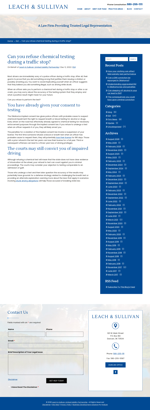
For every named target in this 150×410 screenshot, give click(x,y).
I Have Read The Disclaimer (25, 387)
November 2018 (115, 252)
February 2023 (114, 190)
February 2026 (114, 146)
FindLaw (104, 404)
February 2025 (114, 161)
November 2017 (115, 267)
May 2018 (112, 260)
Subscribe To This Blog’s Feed (121, 287)
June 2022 (112, 201)
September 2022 (115, 197)
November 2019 (115, 238)
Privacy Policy (65, 404)
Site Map (55, 404)
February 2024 (114, 175)
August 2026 (113, 139)
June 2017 (112, 271)
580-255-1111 (135, 4)
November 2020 (115, 223)
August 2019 (113, 241)
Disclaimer (13, 379)
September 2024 (115, 168)
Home (79, 9)
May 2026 (112, 142)
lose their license (63, 137)
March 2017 (113, 274)
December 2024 (115, 164)
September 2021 (115, 212)
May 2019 (112, 245)
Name (11, 329)
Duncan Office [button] (115, 365)
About (87, 9)
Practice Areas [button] (115, 9)
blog (110, 112)
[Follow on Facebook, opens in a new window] (115, 372)
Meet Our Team (99, 9)
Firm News (112, 119)
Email (11, 340)
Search (133, 59)
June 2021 (112, 216)
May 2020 (112, 230)
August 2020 (113, 227)
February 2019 (114, 249)
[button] (148, 395)
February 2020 (114, 234)
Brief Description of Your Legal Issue (25, 352)
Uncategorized (114, 126)
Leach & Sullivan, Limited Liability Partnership (39, 67)
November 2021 (115, 208)
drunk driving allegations (27, 181)
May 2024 (112, 172)
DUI (74, 67)
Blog (129, 9)
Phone (49, 329)
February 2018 (114, 263)
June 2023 (112, 186)
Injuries (111, 123)
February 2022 (114, 205)
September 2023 (115, 183)
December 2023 (115, 179)
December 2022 (115, 194)
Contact (138, 9)
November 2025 (115, 150)
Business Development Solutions (86, 404)
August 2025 (113, 153)
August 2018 (113, 256)
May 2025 (112, 157)
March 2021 (113, 219)
